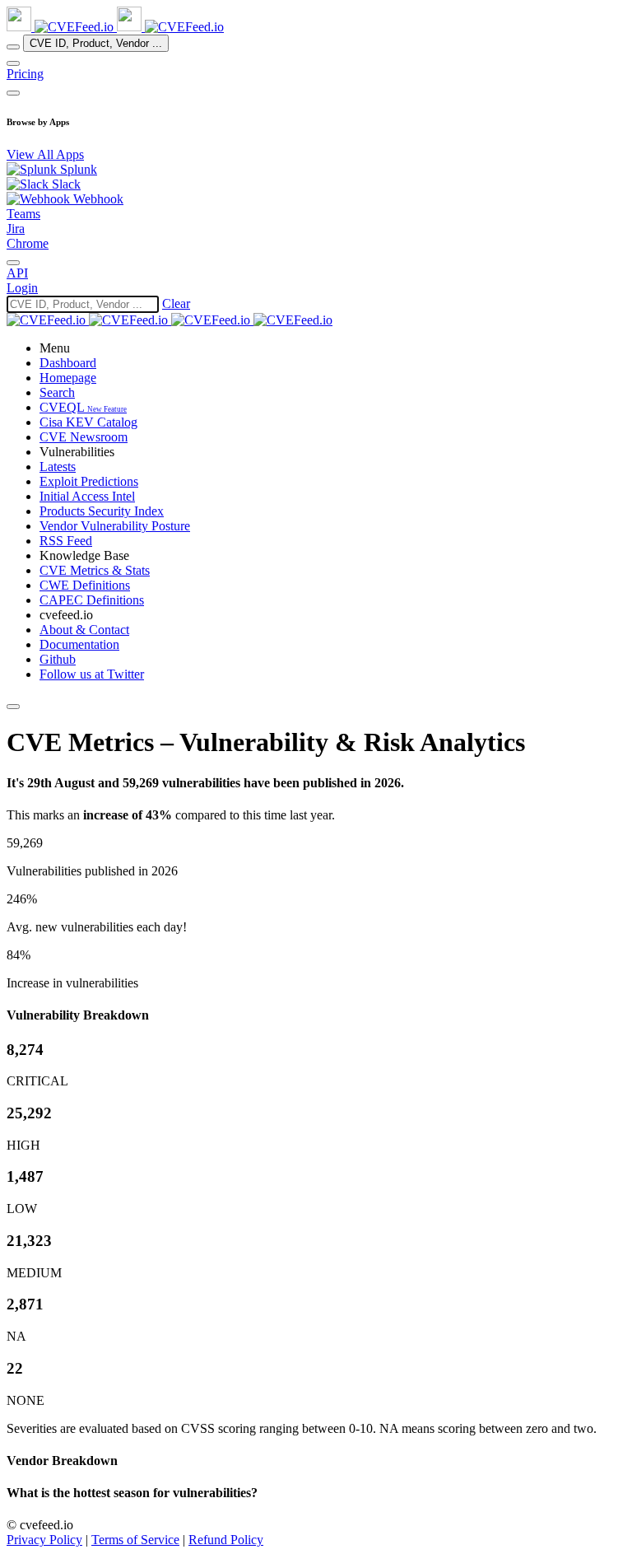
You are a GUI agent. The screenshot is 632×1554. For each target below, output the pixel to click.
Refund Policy (225, 1540)
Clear (176, 303)
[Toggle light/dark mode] (13, 262)
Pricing (25, 74)
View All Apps (45, 154)
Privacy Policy (44, 1540)
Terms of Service (135, 1540)
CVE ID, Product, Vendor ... (96, 43)
